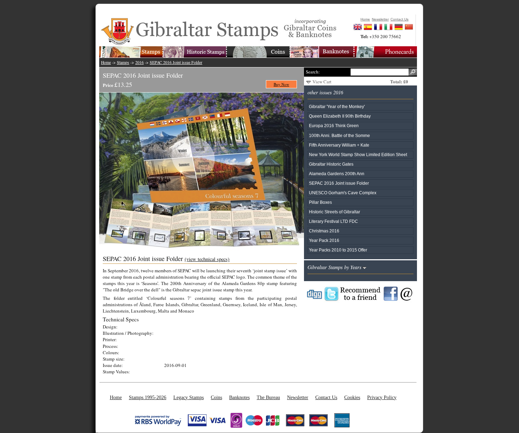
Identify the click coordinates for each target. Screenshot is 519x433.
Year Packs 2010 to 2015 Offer (338, 250)
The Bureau (268, 397)
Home (106, 62)
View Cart (322, 81)
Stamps (123, 62)
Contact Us (326, 397)
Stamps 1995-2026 (147, 397)
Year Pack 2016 (324, 240)
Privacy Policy (381, 397)
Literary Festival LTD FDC (333, 221)
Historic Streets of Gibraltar (334, 211)
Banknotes (239, 397)
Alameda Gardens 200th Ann (336, 173)
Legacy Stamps (188, 397)
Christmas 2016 (324, 231)
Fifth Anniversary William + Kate (339, 145)
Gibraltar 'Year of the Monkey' (337, 106)
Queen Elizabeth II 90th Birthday (340, 116)
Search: (313, 72)
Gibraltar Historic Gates (331, 164)
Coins (216, 397)
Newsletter (297, 397)
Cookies (352, 397)
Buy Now (281, 84)
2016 (139, 62)
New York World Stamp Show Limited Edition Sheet (358, 154)
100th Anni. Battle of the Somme (339, 135)
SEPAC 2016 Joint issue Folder (176, 62)
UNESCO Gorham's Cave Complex (342, 192)
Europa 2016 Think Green (334, 125)
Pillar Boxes (320, 202)
